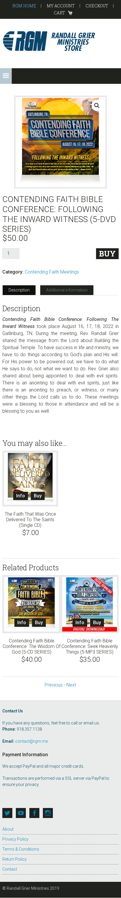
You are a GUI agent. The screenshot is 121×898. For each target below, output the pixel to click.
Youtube (21, 813)
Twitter (7, 813)
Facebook (34, 813)
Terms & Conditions (20, 849)
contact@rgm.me (31, 741)
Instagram (48, 813)
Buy (107, 254)
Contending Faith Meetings (52, 272)
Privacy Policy (15, 839)
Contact (9, 869)
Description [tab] (19, 290)
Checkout (96, 6)
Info (20, 496)
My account (61, 6)
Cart (59, 13)
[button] (6, 76)
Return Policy (14, 859)
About (8, 829)
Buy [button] (38, 496)
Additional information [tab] (67, 290)
